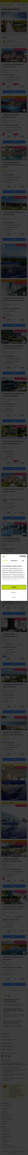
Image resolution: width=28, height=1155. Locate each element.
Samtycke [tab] (5, 560)
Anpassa (13, 592)
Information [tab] (14, 560)
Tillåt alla (14, 587)
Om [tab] (23, 560)
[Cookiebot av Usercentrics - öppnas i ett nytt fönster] (19, 556)
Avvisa (14, 597)
